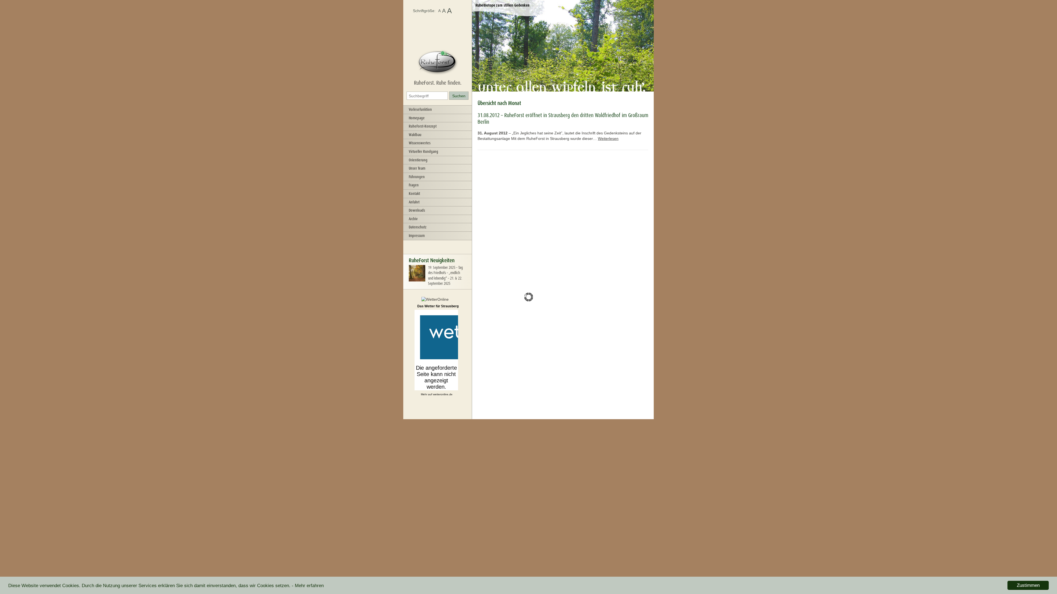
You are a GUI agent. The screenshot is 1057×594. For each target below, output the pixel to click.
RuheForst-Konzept (423, 126)
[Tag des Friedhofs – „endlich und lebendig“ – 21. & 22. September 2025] (417, 280)
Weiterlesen (608, 138)
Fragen (414, 185)
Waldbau (415, 134)
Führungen (417, 176)
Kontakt (414, 193)
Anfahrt (414, 202)
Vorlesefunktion (420, 109)
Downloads (417, 210)
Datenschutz (417, 227)
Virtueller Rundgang (423, 151)
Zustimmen (1028, 585)
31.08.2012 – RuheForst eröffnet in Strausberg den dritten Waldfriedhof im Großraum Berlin (563, 118)
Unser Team (417, 168)
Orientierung (418, 160)
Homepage (417, 117)
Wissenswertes (420, 142)
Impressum (417, 235)
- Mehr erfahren (308, 585)
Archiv (413, 218)
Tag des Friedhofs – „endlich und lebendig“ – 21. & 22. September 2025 (445, 275)
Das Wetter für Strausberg (438, 306)
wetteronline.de (443, 394)
